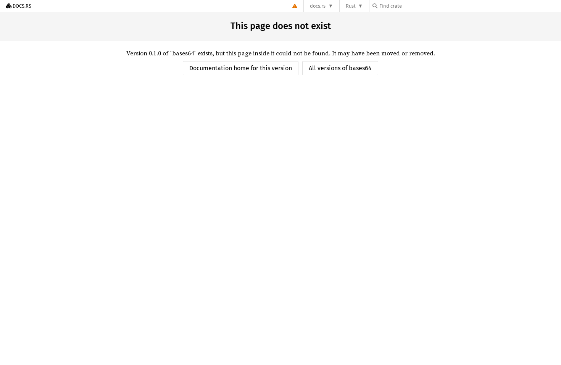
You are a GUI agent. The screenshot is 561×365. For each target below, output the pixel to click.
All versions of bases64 (340, 68)
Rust (351, 6)
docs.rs (318, 6)
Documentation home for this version (240, 68)
